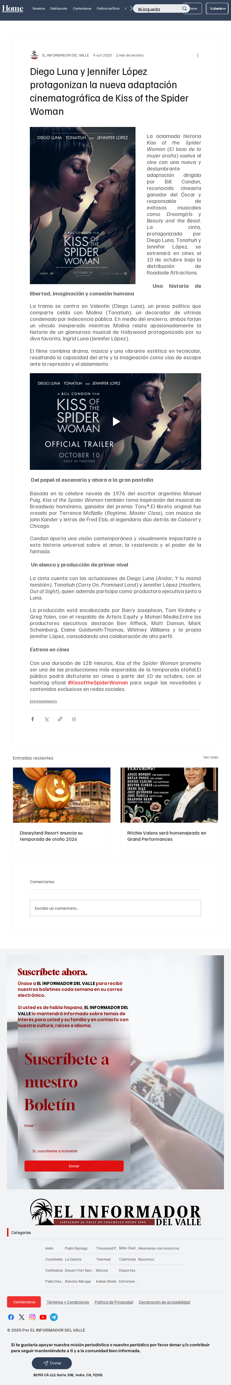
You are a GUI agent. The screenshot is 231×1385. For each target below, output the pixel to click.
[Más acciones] (197, 54)
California (127, 1259)
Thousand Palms (107, 1248)
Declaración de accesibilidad (164, 1301)
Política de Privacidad (114, 1301)
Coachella (54, 1259)
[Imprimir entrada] (74, 719)
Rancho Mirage (78, 1281)
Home (12, 8)
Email (30, 1125)
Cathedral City (55, 1270)
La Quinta (73, 1259)
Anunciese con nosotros (158, 1248)
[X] (22, 1317)
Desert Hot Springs (80, 1270)
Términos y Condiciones (67, 1301)
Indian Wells (106, 1281)
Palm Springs (76, 1248)
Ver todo (210, 757)
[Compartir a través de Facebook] (32, 719)
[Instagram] (32, 1317)
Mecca (102, 1270)
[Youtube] (43, 1317)
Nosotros (146, 1259)
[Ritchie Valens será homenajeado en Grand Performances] (169, 795)
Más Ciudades (128, 1247)
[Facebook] (11, 1317)
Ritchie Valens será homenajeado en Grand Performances (166, 835)
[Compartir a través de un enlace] (60, 719)
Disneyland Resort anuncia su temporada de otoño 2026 (51, 835)
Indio (49, 1248)
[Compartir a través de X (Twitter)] (46, 719)
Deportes (127, 1270)
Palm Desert (55, 1281)
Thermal (103, 1259)
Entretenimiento (43, 701)
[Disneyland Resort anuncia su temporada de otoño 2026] (61, 795)
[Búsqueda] (184, 8)
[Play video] (115, 421)
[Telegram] (54, 1317)
